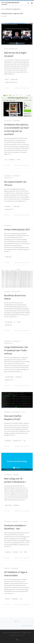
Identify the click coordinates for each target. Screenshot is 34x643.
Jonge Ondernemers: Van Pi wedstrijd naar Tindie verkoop (16, 350)
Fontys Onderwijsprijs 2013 (17, 229)
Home (2, 9)
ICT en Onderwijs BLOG (13, 632)
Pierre (8, 87)
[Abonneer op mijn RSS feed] (17, 640)
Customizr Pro (20, 635)
